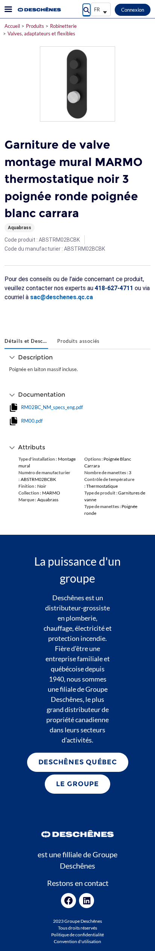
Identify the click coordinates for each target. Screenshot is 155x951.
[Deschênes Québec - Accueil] (38, 9)
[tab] (26, 342)
